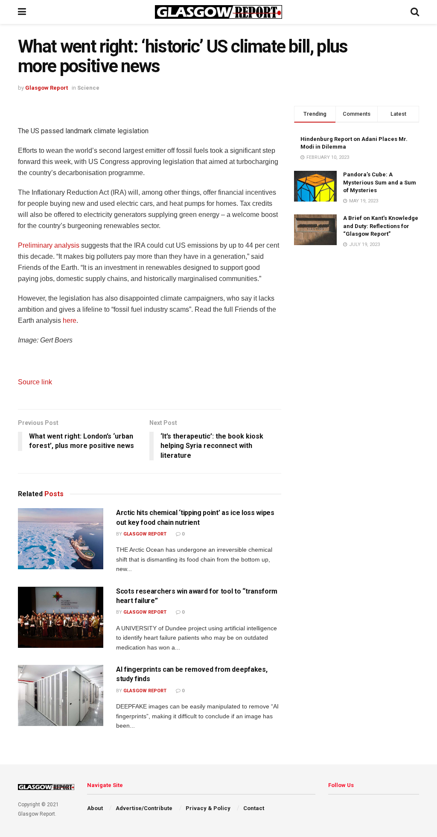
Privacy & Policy (208, 808)
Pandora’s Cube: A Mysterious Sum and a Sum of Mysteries (379, 182)
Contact (253, 808)
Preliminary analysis (48, 245)
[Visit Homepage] (218, 12)
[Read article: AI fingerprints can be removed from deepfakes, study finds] (60, 695)
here (68, 320)
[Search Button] (415, 12)
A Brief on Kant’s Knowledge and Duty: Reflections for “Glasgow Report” (380, 226)
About (95, 808)
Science (88, 88)
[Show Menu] (22, 12)
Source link (35, 382)
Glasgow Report (46, 88)
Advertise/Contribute (144, 808)
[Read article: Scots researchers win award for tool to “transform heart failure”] (60, 617)
